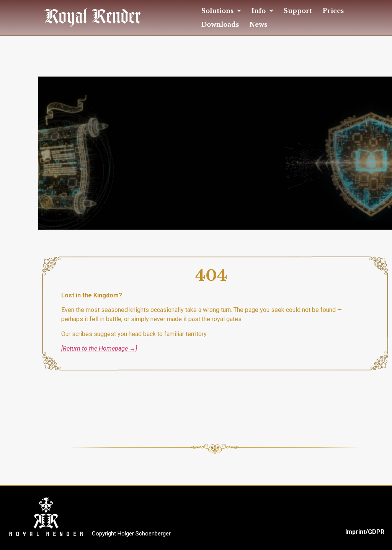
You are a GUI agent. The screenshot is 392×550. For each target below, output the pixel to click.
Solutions (217, 11)
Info (259, 11)
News (258, 24)
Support (298, 11)
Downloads (220, 24)
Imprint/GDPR (364, 531)
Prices (333, 11)
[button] (221, 11)
